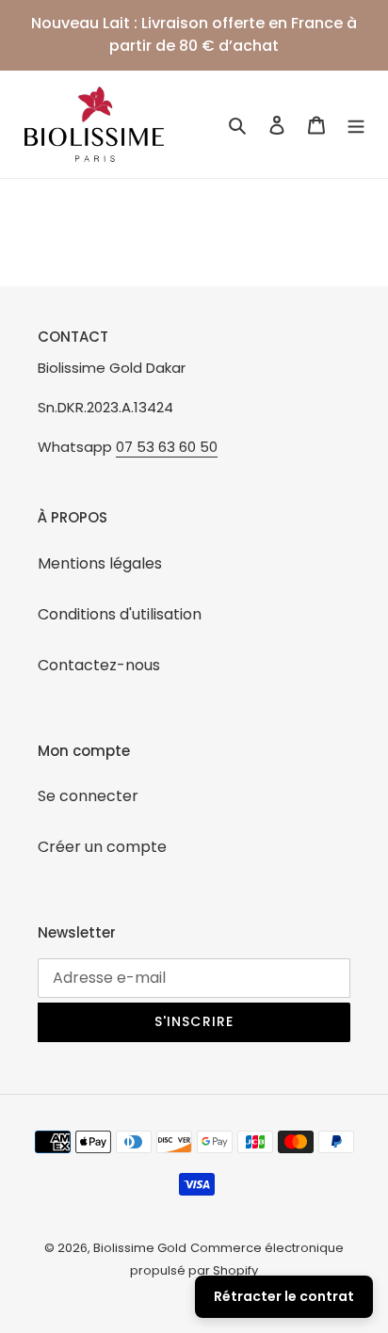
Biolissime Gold (139, 1248)
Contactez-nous (99, 665)
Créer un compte (102, 847)
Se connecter (88, 796)
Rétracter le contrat (284, 1296)
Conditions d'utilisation (120, 614)
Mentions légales (100, 563)
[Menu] (356, 124)
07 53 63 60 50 (167, 447)
